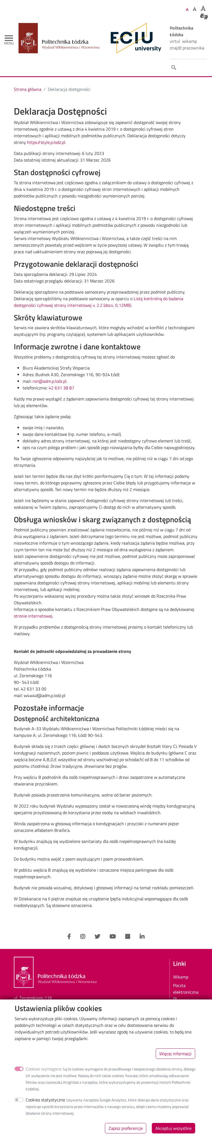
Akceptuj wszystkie (173, 1128)
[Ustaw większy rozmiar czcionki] (194, 9)
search (174, 67)
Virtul (175, 41)
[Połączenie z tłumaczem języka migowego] (204, 16)
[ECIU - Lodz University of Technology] (134, 38)
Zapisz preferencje (125, 1128)
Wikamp (189, 41)
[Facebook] (69, 936)
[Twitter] (97, 936)
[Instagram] (82, 936)
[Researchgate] (127, 936)
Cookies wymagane (44, 1068)
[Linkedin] (142, 936)
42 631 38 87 (61, 387)
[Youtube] (113, 936)
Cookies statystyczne (45, 1099)
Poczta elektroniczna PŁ (185, 992)
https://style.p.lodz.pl (46, 142)
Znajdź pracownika (187, 47)
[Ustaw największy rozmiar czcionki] (203, 8)
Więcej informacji (175, 1053)
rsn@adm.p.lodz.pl (50, 381)
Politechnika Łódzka (181, 31)
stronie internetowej (33, 616)
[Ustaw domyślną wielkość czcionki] (187, 9)
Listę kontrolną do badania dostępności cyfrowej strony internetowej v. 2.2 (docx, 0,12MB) (98, 301)
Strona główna (27, 89)
